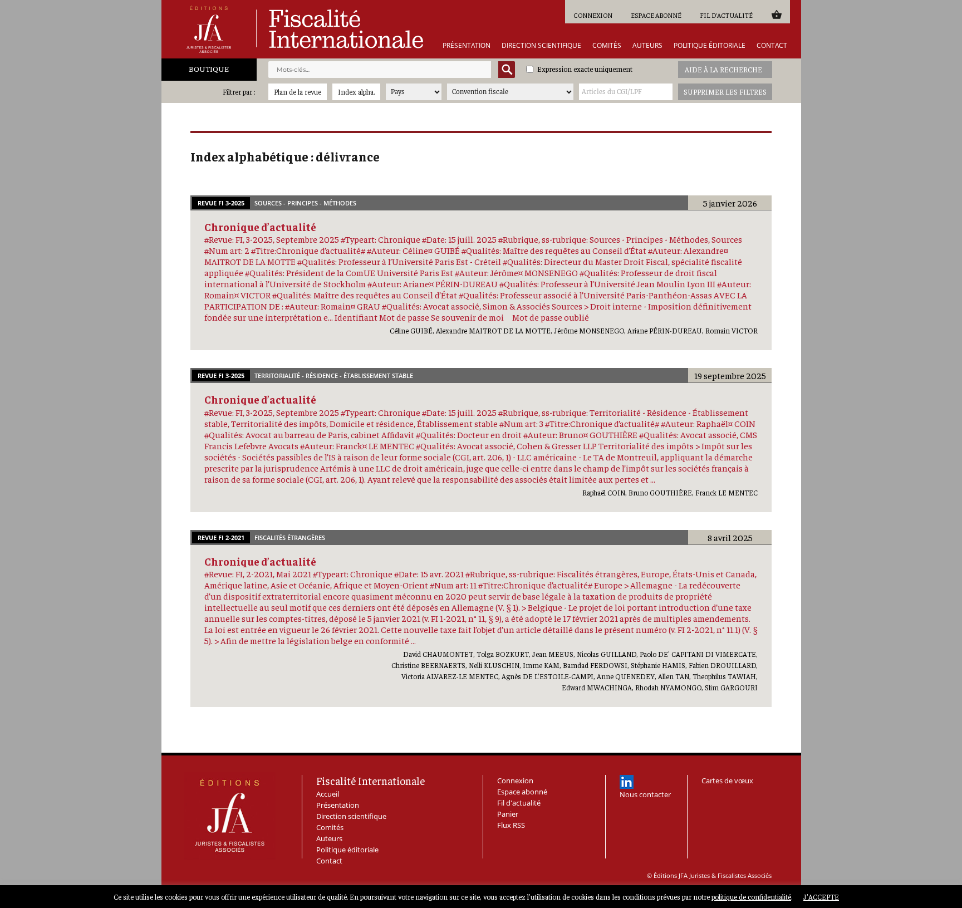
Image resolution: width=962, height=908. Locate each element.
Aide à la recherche (723, 69)
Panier (776, 14)
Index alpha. (356, 91)
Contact (772, 45)
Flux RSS (511, 825)
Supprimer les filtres (725, 91)
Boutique (209, 68)
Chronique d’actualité (260, 226)
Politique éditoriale (709, 45)
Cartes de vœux (727, 781)
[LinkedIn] (627, 782)
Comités (606, 45)
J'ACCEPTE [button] (821, 896)
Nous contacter (645, 794)
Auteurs (647, 45)
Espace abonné (656, 15)
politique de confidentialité (751, 896)
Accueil (327, 794)
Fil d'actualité (726, 15)
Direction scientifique (541, 45)
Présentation (466, 45)
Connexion (592, 15)
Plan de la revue (297, 91)
